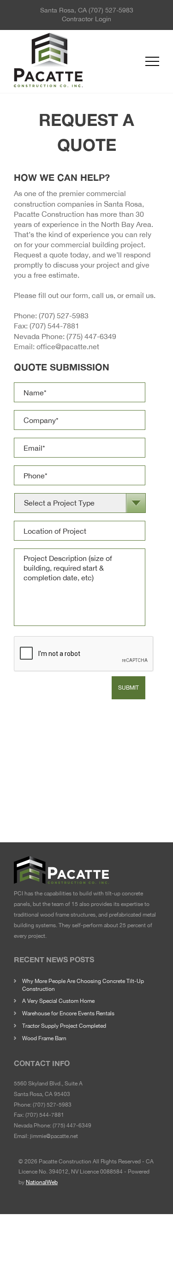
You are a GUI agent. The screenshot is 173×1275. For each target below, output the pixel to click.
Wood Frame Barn (44, 1038)
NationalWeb (42, 1182)
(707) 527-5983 (111, 10)
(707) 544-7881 (54, 326)
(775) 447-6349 (91, 336)
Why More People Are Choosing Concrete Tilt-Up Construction (83, 985)
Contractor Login (86, 19)
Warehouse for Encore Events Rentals (68, 1013)
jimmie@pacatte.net (54, 1136)
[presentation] (84, 654)
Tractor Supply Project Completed (64, 1026)
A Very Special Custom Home (58, 1001)
